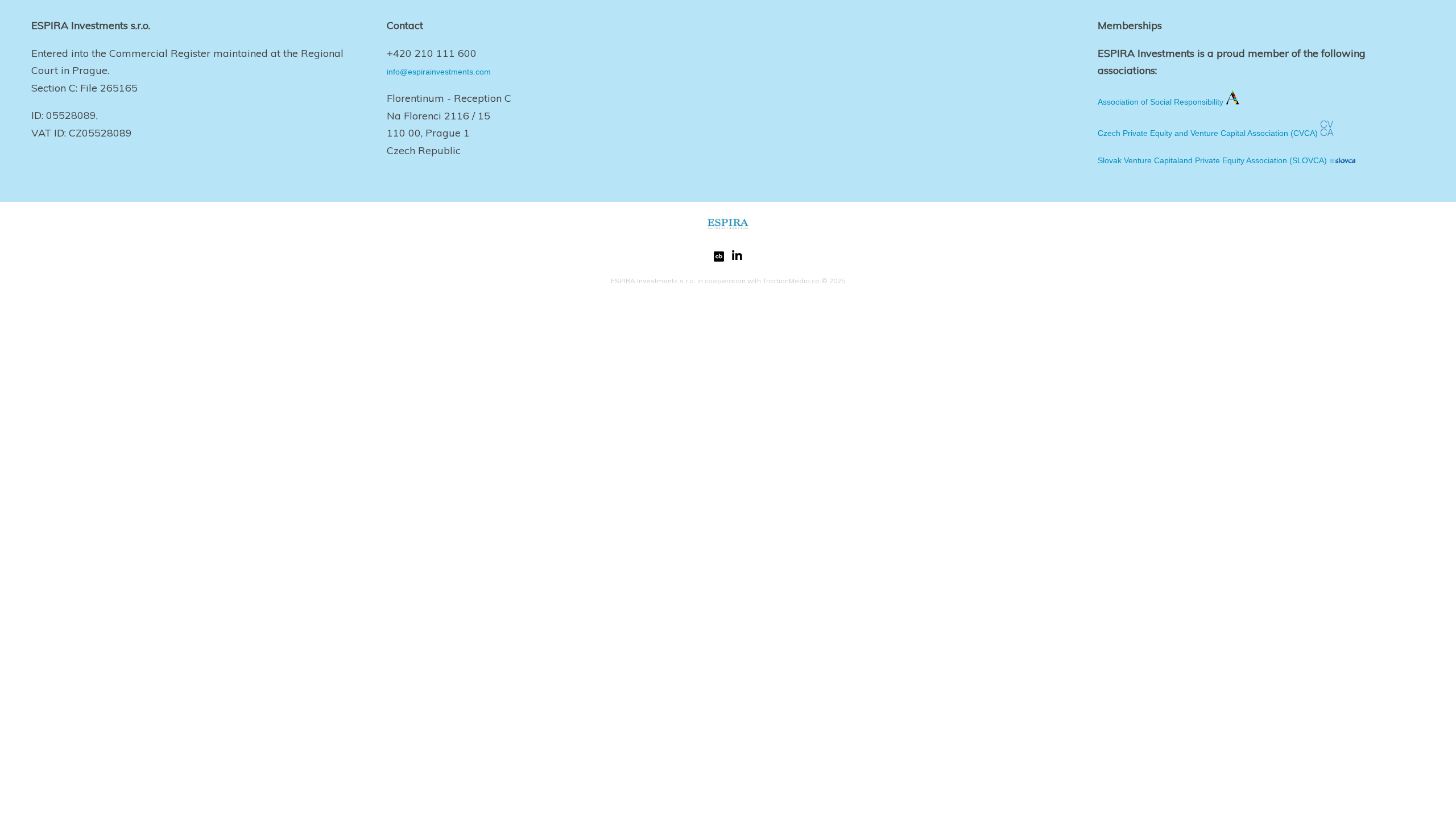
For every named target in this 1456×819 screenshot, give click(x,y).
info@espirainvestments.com (439, 71)
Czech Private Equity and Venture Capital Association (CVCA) (1208, 133)
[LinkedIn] (737, 258)
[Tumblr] (719, 258)
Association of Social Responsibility (1160, 101)
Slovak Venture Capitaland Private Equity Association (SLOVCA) (1212, 160)
